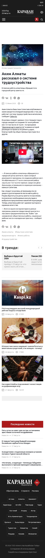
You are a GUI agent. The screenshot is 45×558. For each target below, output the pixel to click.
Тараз (39, 505)
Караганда (7, 505)
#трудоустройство (9, 239)
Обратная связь (12, 491)
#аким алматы (7, 232)
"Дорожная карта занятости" (13, 127)
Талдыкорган (32, 516)
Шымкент (32, 499)
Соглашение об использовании (22, 549)
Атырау (24, 511)
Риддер (11, 534)
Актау (33, 511)
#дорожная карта (9, 236)
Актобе (18, 505)
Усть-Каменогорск (15, 516)
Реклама (35, 491)
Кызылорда (19, 522)
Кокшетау (24, 528)
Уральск (7, 522)
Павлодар (29, 505)
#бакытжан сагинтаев (24, 232)
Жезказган (32, 534)
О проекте (25, 491)
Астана (11, 499)
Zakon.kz (13, 116)
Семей (34, 528)
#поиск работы (24, 236)
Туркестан (12, 528)
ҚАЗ (41, 2)
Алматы (21, 499)
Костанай (13, 511)
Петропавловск (34, 522)
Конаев (21, 534)
